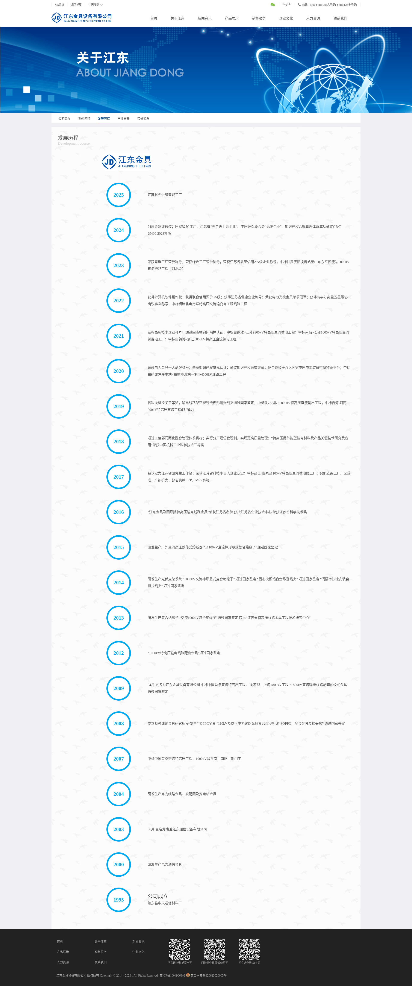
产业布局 (124, 118)
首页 (153, 18)
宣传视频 (84, 118)
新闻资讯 (205, 18)
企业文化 (286, 18)
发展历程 (104, 118)
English (287, 4)
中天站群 (94, 4)
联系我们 (340, 18)
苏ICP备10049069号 (172, 975)
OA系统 (59, 4)
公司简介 (64, 118)
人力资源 (313, 18)
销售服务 (259, 18)
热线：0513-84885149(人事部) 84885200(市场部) (329, 4)
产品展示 (232, 18)
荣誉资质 (143, 118)
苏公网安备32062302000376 (209, 975)
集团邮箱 (76, 4)
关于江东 (177, 18)
